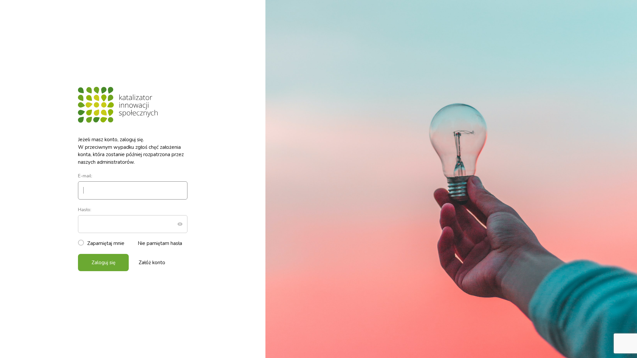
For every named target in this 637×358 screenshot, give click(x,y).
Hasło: (84, 210)
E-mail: (85, 176)
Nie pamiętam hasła (160, 243)
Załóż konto (152, 262)
